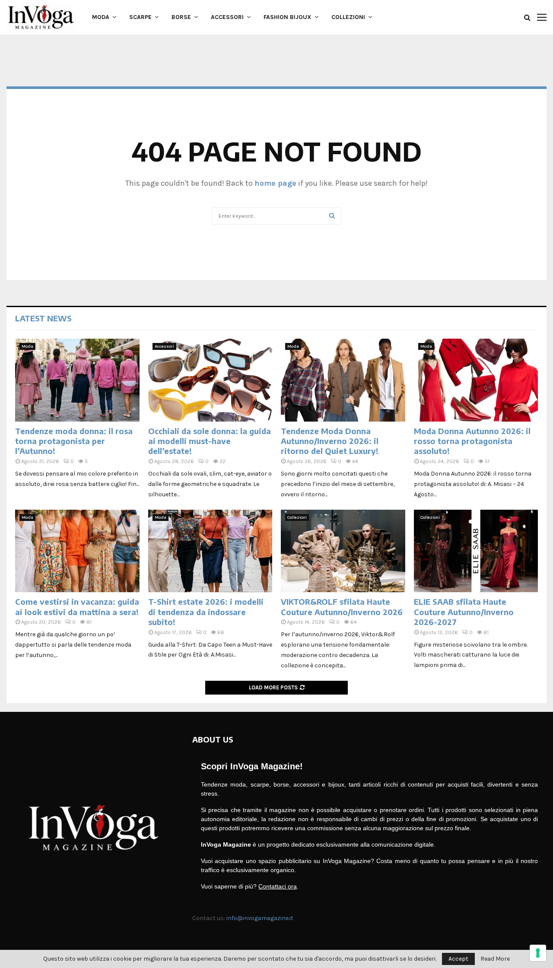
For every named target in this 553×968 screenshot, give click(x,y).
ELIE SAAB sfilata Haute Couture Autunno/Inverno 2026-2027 (464, 612)
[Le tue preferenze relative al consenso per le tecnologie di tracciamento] (538, 953)
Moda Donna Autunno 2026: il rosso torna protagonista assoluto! (472, 441)
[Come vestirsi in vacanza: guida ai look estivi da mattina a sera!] (77, 551)
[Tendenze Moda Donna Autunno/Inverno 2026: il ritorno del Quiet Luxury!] (343, 380)
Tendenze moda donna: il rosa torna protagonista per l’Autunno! (74, 441)
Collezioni (348, 17)
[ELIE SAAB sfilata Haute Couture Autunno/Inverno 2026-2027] (476, 551)
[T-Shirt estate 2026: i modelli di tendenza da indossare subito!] (210, 551)
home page (275, 183)
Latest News (43, 318)
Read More (495, 959)
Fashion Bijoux (287, 17)
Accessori (227, 17)
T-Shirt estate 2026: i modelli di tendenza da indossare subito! (206, 612)
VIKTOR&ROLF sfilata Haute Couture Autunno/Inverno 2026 (342, 606)
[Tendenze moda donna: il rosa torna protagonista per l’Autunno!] (77, 380)
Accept (458, 958)
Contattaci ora (277, 886)
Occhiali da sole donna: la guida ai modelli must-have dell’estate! (209, 441)
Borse (181, 17)
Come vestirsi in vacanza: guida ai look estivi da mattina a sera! (77, 606)
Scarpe (140, 17)
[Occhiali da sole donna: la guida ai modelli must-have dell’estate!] (210, 380)
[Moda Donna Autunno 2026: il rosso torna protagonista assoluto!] (476, 380)
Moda (100, 17)
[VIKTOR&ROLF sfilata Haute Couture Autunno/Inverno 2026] (343, 551)
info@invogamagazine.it (259, 918)
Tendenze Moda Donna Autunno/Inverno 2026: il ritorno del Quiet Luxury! (329, 441)
